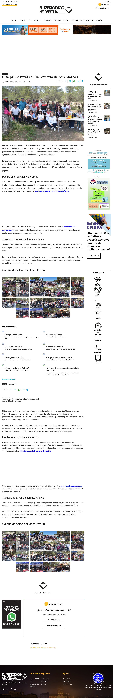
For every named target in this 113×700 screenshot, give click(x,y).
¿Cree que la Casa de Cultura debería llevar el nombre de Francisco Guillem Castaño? (98, 241)
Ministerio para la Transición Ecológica (52, 191)
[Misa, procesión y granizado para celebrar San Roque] (107, 131)
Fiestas (5, 74)
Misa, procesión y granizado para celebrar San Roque (95, 132)
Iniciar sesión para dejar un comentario (43, 647)
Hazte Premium (53, 619)
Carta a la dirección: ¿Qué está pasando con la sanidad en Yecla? (95, 119)
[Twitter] (70, 81)
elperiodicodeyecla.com (9, 82)
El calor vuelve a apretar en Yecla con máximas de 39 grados (94, 107)
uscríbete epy (105, 4)
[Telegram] (82, 81)
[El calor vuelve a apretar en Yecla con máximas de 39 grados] (107, 106)
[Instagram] (11, 689)
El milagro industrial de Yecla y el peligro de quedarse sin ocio (95, 94)
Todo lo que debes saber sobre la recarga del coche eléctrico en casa (20, 400)
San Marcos (12, 384)
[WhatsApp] (74, 81)
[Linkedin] (78, 81)
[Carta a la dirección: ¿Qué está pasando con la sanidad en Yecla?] (107, 118)
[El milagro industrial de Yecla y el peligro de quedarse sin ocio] (107, 93)
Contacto (108, 1)
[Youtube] (15, 689)
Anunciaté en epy (11, 4)
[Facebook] (66, 81)
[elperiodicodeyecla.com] (43, 585)
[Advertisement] (56, 52)
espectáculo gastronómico (71, 486)
